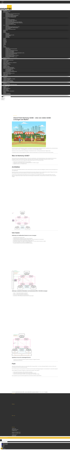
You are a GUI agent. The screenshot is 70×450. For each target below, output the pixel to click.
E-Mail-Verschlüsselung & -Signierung (10, 62)
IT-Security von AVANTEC (16, 419)
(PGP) (13, 435)
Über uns (3, 85)
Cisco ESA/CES (8, 28)
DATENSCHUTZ (5, 438)
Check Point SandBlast (10, 23)
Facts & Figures (6, 90)
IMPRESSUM (11, 438)
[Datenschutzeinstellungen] (1, 448)
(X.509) (15, 435)
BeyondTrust (5, 12)
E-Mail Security (5, 61)
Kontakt (3, 99)
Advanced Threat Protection (8, 60)
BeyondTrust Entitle (9, 14)
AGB (1, 438)
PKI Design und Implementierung (11, 71)
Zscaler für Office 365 (10, 54)
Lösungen (3, 9)
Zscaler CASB (8, 49)
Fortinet (5, 32)
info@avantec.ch (14, 434)
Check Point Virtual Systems (11, 24)
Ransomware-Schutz (6, 72)
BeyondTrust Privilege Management (12, 15)
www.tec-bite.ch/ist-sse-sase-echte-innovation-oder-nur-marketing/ (22, 389)
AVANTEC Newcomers (6, 11)
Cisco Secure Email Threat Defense (12, 27)
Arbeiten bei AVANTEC (6, 88)
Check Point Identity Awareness (11, 20)
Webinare (3, 1)
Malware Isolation (6, 66)
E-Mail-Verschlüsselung (15, 408)
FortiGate (7, 34)
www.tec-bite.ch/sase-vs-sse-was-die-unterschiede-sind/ (21, 386)
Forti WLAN (8, 37)
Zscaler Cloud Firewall (10, 51)
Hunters (4, 38)
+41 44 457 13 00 (17, 433)
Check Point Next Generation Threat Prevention (14, 22)
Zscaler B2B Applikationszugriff (11, 48)
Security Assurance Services (8, 81)
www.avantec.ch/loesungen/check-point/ (18, 383)
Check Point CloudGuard (10, 19)
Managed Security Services (8, 80)
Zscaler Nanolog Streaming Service (12, 55)
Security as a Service (15, 413)
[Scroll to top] (1, 440)
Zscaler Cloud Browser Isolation (12, 50)
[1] (49, 150)
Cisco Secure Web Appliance (11, 29)
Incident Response (6, 83)
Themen (3, 58)
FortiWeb (7, 36)
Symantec (5, 42)
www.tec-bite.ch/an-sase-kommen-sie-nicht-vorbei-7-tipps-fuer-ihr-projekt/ (24, 387)
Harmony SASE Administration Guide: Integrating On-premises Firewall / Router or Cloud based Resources (32, 381)
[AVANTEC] (35, 6)
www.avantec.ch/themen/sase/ (17, 384)
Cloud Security (14, 406)
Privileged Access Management (8, 67)
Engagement (14, 422)
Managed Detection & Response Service (10, 84)
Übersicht (5, 10)
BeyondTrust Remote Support (11, 16)
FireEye (4, 31)
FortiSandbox (8, 35)
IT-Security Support (6, 79)
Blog (2, 2)
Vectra (4, 44)
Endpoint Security (6, 63)
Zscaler (4, 47)
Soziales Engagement (7, 94)
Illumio (13, 398)
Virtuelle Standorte (6, 93)
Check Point (14, 396)
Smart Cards (5, 74)
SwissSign (5, 41)
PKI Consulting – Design (10, 70)
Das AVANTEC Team (6, 86)
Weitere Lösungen (6, 57)
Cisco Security (6, 25)
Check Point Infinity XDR (10, 21)
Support (4, 92)
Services (3, 76)
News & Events (5, 89)
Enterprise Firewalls (7, 64)
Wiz (3, 45)
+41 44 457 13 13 (17, 432)
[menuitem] (36, 1)
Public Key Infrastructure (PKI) (9, 68)
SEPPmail (4, 40)
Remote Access (14, 412)
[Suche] (4, 441)
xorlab (4, 46)
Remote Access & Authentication (9, 73)
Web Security (5, 75)
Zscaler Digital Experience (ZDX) (11, 53)
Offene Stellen (6, 87)
